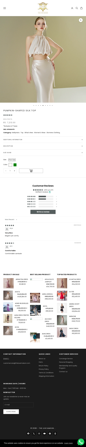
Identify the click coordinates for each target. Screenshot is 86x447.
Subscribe (11, 412)
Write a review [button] (43, 212)
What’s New (29, 133)
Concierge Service (66, 359)
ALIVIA (17, 327)
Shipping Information (46, 376)
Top (22, 133)
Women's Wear (40, 133)
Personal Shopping (66, 362)
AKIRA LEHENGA (47, 294)
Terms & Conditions (46, 373)
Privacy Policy (44, 369)
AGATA (17, 292)
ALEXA (45, 306)
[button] (7, 115)
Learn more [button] (68, 443)
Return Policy (43, 366)
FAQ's (41, 362)
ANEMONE (72, 316)
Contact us (63, 372)
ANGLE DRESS (73, 328)
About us (42, 359)
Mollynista (7, 119)
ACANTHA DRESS (75, 279)
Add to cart (31, 171)
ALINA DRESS (46, 334)
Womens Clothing (53, 133)
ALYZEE (71, 292)
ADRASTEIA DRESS (22, 279)
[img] (9, 225)
